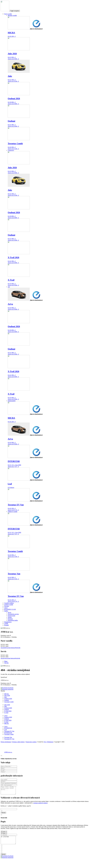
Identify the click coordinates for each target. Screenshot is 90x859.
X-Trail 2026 (7, 711)
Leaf (5, 729)
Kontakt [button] (6, 625)
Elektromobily (12, 400)
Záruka (10, 617)
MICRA (6, 694)
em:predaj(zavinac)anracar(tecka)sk (10, 647)
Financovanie (11, 615)
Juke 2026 (7, 695)
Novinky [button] (6, 606)
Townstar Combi (9, 701)
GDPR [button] (6, 623)
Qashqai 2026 (8, 698)
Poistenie (10, 619)
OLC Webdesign (48, 742)
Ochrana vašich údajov (18, 742)
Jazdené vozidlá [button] (8, 604)
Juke (5, 697)
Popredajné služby (13, 620)
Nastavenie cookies (31, 742)
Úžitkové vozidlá (12, 511)
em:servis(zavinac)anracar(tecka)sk (10, 658)
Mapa (5, 661)
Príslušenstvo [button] (8, 622)
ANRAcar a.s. (8, 752)
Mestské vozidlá (12, 15)
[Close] (1, 755)
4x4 (9, 287)
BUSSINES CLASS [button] (10, 609)
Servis (9, 612)
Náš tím (6, 663)
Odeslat (3, 854)
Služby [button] (6, 611)
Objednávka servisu (13, 614)
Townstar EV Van (9, 731)
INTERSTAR (8, 728)
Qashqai (6, 700)
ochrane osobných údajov (40, 803)
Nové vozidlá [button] (8, 14)
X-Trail (6, 712)
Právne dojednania (6, 742)
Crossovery (11, 150)
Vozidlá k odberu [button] (9, 603)
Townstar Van (8, 737)
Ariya (5, 715)
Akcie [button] (6, 607)
